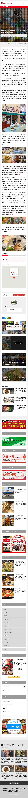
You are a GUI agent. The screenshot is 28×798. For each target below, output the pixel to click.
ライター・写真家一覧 (7, 701)
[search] (24, 687)
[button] (14, 278)
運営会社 (4, 714)
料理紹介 (5, 615)
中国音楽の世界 (6, 639)
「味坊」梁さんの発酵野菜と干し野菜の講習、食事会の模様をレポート (20, 399)
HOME (3, 43)
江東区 (9, 36)
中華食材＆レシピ (16, 34)
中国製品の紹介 (6, 645)
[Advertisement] (14, 16)
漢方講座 (5, 635)
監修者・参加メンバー (20, 788)
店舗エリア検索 (5, 690)
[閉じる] (15, 269)
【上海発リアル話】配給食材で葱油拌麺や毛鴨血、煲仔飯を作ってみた (20, 407)
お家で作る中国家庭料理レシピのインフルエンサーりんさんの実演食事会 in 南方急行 (7, 761)
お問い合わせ (5, 708)
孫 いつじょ (5, 36)
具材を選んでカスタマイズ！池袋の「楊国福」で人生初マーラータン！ (20, 518)
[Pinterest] (10, 318)
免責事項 (10, 791)
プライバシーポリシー (20, 790)
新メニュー (6, 612)
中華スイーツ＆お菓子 (8, 629)
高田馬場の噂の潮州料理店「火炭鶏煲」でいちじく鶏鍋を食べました (20, 564)
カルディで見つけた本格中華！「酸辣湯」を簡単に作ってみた (21, 776)
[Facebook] (3, 318)
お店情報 (11, 488)
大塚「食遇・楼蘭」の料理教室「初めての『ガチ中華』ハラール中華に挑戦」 (20, 391)
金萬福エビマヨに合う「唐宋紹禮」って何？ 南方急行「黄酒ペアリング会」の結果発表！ (20, 578)
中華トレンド (6, 622)
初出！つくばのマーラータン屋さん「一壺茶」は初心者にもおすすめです (20, 491)
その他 (5, 649)
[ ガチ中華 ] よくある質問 (7, 704)
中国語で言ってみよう (8, 632)
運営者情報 (11, 790)
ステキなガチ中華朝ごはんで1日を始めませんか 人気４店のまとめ (20, 505)
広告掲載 (5, 790)
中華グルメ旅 (11, 588)
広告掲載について (6, 711)
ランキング (6, 642)
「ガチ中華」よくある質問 (8, 788)
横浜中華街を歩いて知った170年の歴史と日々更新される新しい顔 (20, 591)
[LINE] (8, 318)
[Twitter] (5, 318)
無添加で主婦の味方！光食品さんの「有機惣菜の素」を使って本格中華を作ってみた (21, 761)
